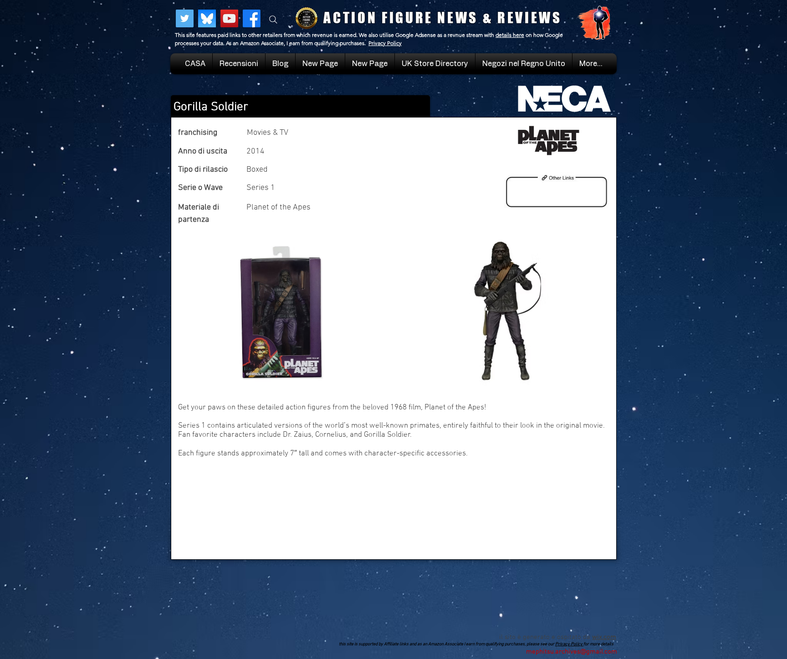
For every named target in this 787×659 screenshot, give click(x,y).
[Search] (273, 19)
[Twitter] (185, 18)
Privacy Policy (385, 43)
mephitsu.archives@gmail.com (571, 652)
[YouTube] (229, 18)
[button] (524, 63)
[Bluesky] (207, 18)
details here (510, 34)
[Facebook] (252, 18)
